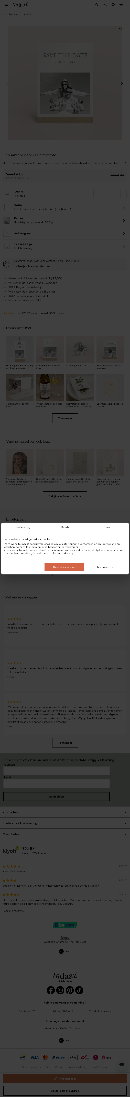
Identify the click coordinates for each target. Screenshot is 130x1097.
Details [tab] (65, 527)
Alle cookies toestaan (64, 567)
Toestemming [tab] (22, 527)
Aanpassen (102, 567)
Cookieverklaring (63, 553)
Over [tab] (107, 527)
